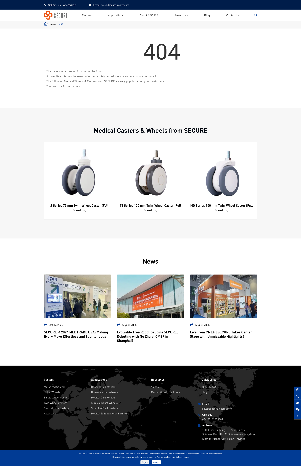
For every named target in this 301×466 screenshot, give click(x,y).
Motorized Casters (54, 386)
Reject (145, 462)
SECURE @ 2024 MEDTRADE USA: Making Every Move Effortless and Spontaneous (76, 334)
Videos (155, 386)
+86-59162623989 (67, 4)
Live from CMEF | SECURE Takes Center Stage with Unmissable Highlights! (221, 334)
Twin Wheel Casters (55, 402)
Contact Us (233, 15)
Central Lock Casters (56, 408)
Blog (207, 15)
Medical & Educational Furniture (110, 413)
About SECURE (149, 15)
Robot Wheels (52, 392)
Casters (87, 15)
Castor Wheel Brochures (165, 392)
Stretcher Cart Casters (104, 408)
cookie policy (170, 457)
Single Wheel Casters (56, 397)
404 (61, 24)
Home (53, 24)
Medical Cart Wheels (103, 397)
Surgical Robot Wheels (104, 402)
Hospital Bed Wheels (103, 386)
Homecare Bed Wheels (104, 392)
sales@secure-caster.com (115, 4)
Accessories (51, 413)
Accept (156, 462)
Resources (181, 15)
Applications (116, 15)
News (150, 261)
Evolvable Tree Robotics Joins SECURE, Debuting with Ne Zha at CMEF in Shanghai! (147, 336)
